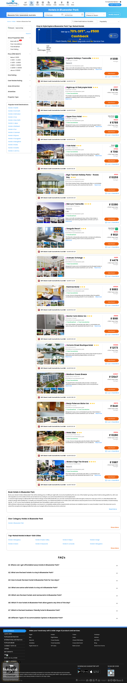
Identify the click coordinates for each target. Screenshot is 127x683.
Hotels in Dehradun (14, 114)
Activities (31, 643)
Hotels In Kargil (94, 540)
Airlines (96, 637)
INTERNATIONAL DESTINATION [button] (13, 640)
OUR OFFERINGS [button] (9, 631)
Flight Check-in (33, 646)
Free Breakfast (15, 46)
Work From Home (99, 646)
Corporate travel (78, 643)
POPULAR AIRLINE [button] (9, 643)
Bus (30, 637)
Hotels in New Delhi (14, 120)
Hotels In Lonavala (68, 544)
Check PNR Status (78, 640)
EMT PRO (96, 640)
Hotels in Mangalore (14, 142)
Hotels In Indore (13, 544)
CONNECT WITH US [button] (10, 646)
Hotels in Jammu (13, 151)
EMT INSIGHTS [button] (8, 652)
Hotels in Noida (13, 145)
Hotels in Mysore (13, 135)
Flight (30, 634)
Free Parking (15, 49)
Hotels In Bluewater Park (16, 523)
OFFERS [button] (6, 649)
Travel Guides (55, 640)
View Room (111, 73)
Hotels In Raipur (68, 540)
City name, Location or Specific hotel (18, 13)
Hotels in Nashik (13, 108)
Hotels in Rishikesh (14, 126)
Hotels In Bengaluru (14, 540)
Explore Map (19, 28)
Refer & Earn (76, 646)
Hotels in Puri (12, 129)
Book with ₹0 (16, 41)
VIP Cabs (53, 646)
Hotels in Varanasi (14, 132)
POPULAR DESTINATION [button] (11, 637)
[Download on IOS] (95, 673)
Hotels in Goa (12, 117)
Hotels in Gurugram (14, 138)
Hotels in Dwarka (13, 148)
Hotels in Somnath (14, 111)
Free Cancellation (16, 44)
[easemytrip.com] (13, 5)
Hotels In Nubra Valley (42, 540)
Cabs (74, 637)
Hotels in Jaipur (13, 123)
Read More (113, 509)
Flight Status (54, 637)
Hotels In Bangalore (96, 544)
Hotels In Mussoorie (42, 544)
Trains (74, 634)
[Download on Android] (83, 673)
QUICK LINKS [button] (8, 634)
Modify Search (114, 15)
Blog (95, 643)
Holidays (96, 634)
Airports (31, 640)
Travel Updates (55, 643)
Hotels (53, 634)
